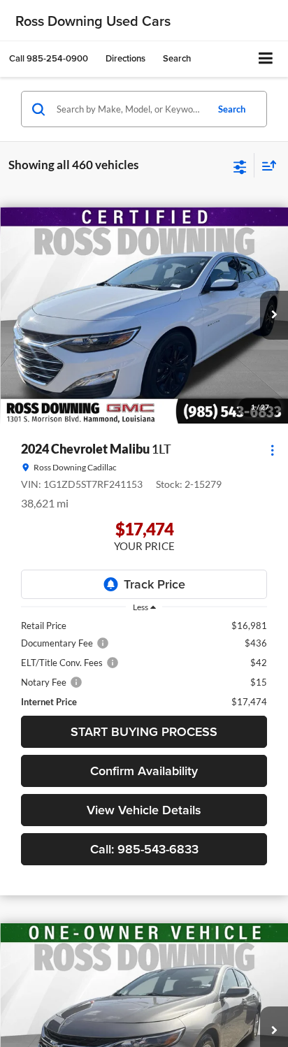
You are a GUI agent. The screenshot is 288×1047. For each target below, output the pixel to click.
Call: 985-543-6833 (144, 849)
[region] (144, 664)
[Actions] (272, 450)
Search (231, 109)
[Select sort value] (265, 165)
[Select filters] (240, 165)
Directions (125, 58)
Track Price (154, 584)
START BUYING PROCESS (144, 731)
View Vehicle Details (144, 809)
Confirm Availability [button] (144, 770)
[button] (48, 58)
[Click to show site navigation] (266, 59)
